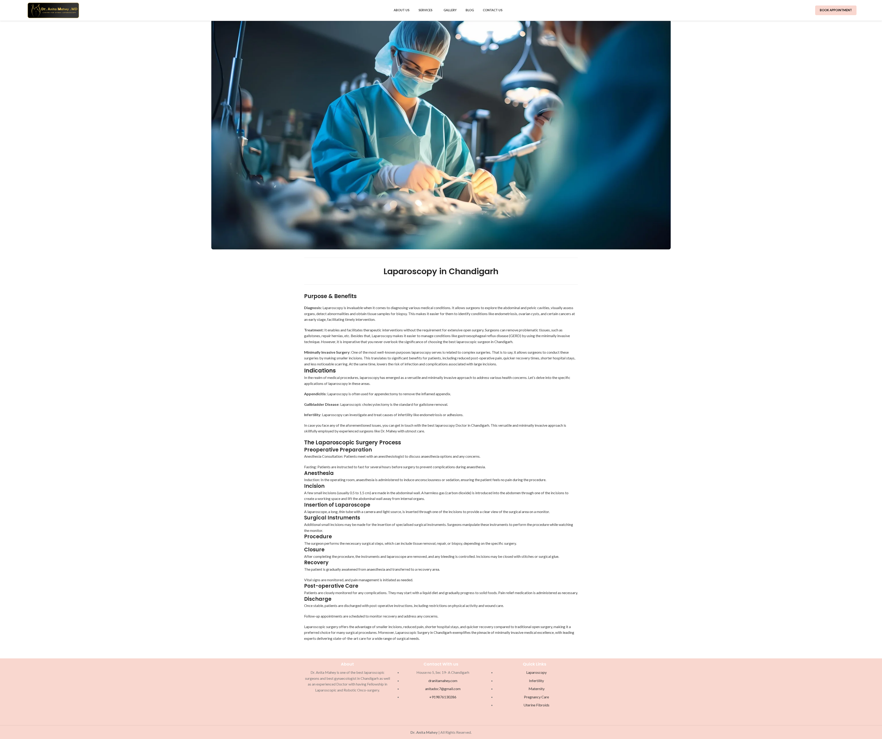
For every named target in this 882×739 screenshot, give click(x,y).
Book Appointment (836, 10)
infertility (405, 414)
